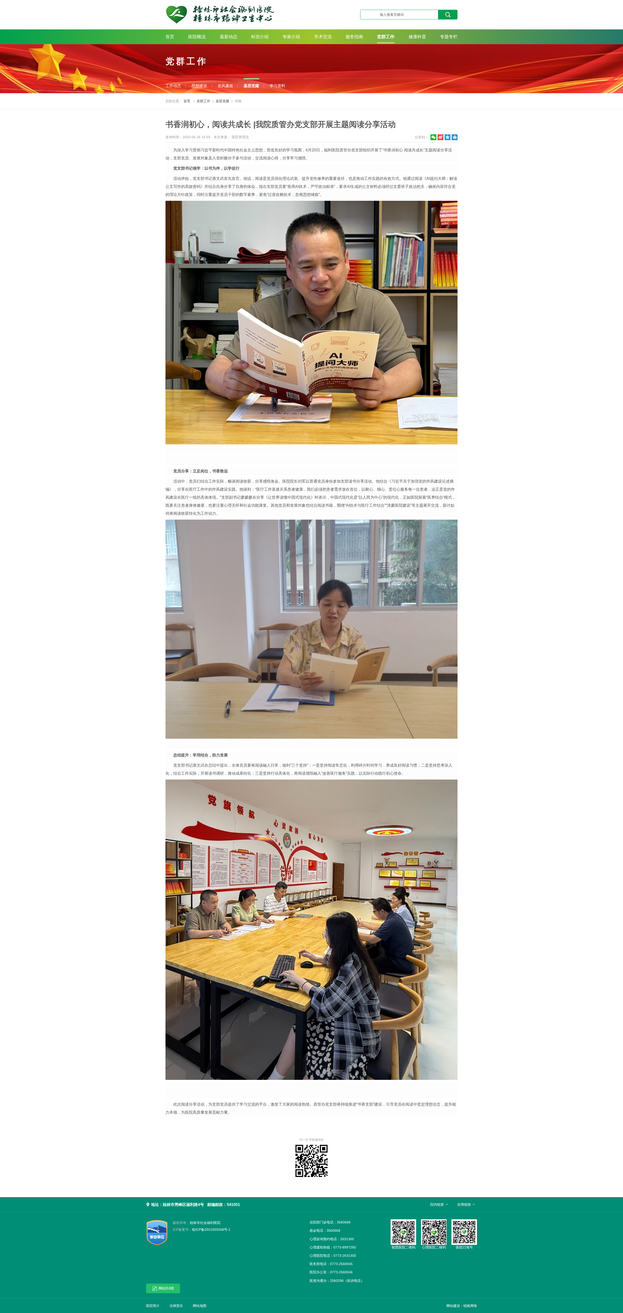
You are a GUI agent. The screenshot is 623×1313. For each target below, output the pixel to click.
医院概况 (197, 36)
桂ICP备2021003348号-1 (201, 1229)
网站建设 (453, 1306)
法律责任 (176, 1306)
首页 (169, 36)
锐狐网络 (470, 1306)
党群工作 (385, 36)
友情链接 (464, 1204)
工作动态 (173, 86)
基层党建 (251, 86)
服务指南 (354, 36)
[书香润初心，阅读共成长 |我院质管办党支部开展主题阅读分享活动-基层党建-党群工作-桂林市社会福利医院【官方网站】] (244, 14)
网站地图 (199, 1306)
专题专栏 (449, 36)
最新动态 (228, 36)
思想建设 (199, 86)
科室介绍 (260, 36)
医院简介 (153, 1306)
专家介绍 (291, 36)
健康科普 (417, 36)
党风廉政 (225, 86)
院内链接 (437, 1204)
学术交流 (323, 36)
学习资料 (277, 86)
